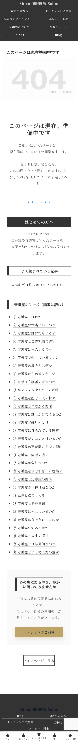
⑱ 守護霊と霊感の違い (31, 454)
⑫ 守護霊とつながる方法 (32, 406)
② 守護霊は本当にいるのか (34, 324)
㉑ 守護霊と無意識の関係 (32, 479)
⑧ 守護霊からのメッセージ (34, 373)
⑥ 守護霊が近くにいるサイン (36, 357)
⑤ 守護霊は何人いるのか (32, 349)
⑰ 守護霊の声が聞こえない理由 (37, 446)
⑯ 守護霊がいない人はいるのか (37, 438)
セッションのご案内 (39, 632)
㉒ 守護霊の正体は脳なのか (34, 487)
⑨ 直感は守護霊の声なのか (34, 381)
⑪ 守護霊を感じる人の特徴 (34, 397)
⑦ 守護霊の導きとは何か (32, 365)
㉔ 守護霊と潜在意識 (29, 503)
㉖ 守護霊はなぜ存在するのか (36, 519)
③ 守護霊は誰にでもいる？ (34, 333)
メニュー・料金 (39, 728)
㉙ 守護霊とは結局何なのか (34, 543)
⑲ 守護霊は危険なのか (31, 462)
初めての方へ (57, 716)
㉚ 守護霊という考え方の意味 (36, 551)
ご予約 (57, 722)
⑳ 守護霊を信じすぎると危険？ (37, 470)
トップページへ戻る (39, 660)
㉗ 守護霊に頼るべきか (31, 527)
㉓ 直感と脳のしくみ (29, 495)
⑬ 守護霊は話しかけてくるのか (37, 414)
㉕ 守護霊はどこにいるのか (34, 511)
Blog (20, 716)
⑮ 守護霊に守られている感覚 (36, 430)
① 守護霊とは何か (27, 316)
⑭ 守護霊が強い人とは (31, 422)
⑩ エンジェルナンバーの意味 (36, 389)
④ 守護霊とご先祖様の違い (34, 341)
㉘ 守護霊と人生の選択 (31, 535)
